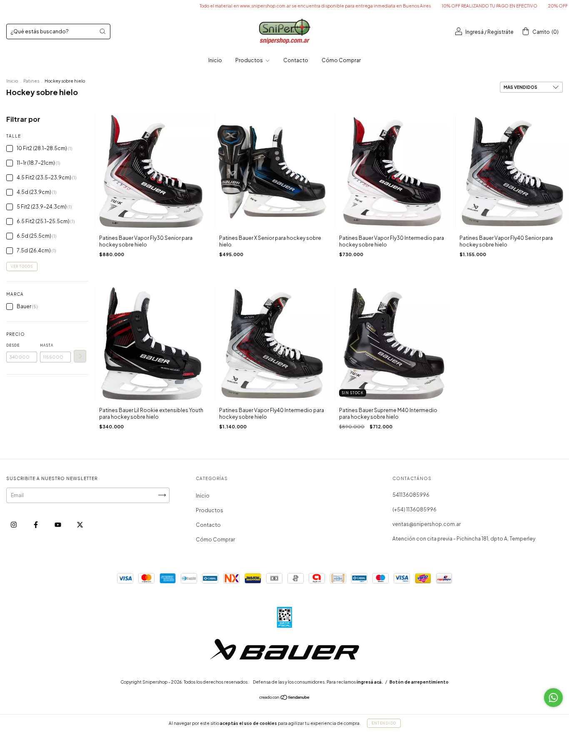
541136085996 (410, 495)
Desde (13, 345)
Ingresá (474, 32)
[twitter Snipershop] (79, 524)
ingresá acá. (370, 681)
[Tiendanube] (285, 698)
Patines (31, 80)
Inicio (215, 60)
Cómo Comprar (341, 60)
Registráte (500, 32)
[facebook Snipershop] (36, 524)
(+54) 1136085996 (414, 509)
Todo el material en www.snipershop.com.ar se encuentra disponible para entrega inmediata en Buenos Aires (292, 5)
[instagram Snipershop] (14, 524)
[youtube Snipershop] (58, 524)
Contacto (295, 60)
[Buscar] (102, 31)
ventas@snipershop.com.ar (426, 524)
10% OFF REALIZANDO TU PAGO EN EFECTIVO (466, 5)
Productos (249, 60)
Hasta (46, 345)
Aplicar (80, 356)
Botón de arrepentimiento (419, 681)
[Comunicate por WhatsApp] (553, 697)
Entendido (384, 723)
